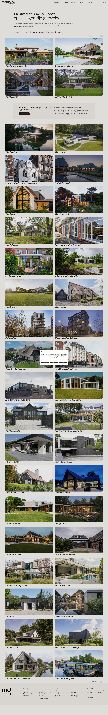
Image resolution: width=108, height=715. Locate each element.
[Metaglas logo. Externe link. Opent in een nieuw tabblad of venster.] (41, 351)
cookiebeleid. (45, 359)
